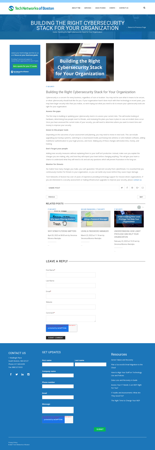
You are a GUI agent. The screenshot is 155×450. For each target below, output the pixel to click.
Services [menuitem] (87, 8)
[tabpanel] (62, 226)
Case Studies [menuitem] (100, 8)
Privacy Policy (12, 442)
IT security (50, 86)
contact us (137, 180)
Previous (51, 197)
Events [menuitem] (112, 8)
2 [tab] (143, 207)
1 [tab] (140, 207)
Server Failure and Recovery (122, 360)
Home (55, 32)
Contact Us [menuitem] (123, 8)
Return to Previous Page (137, 27)
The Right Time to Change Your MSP (125, 400)
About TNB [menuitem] (76, 8)
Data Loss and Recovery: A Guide (124, 380)
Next (141, 197)
